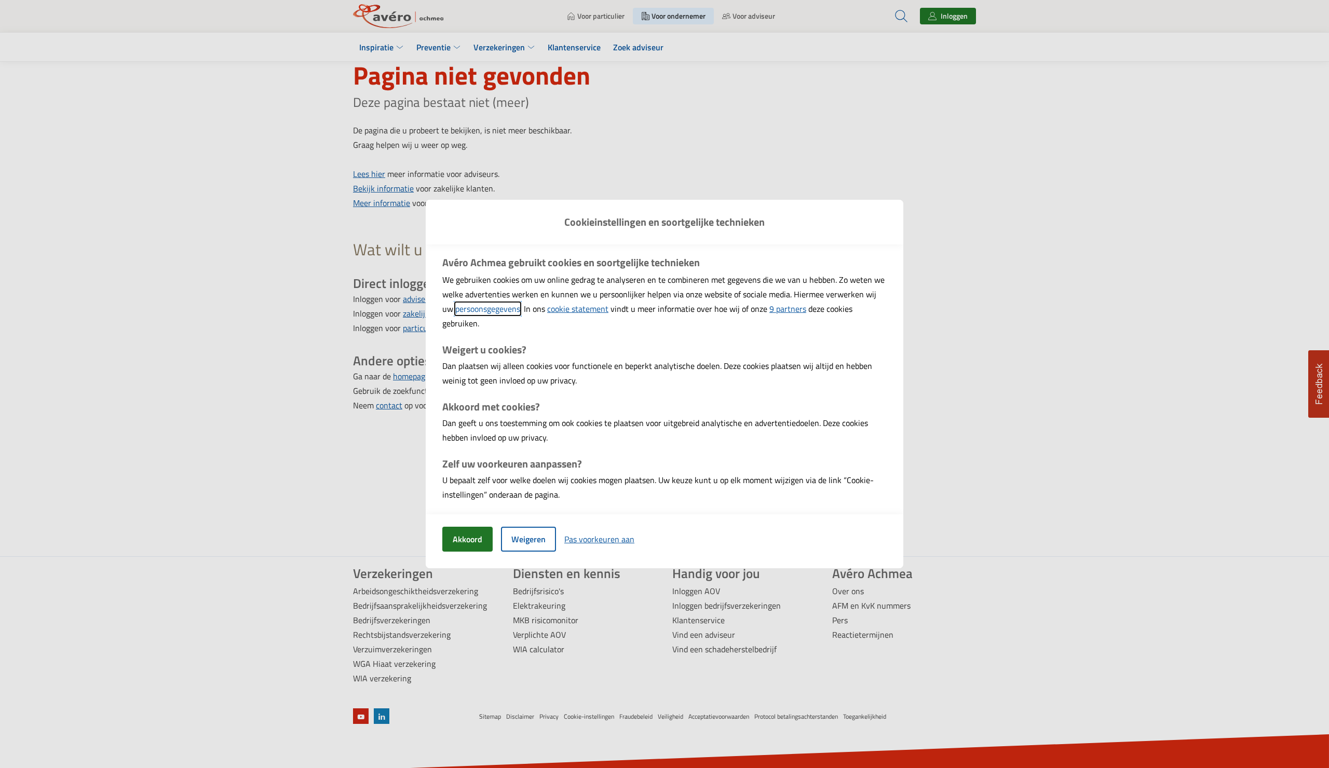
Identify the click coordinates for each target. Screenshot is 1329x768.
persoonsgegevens (487, 309)
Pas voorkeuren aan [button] (599, 539)
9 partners (787, 309)
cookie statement (577, 309)
